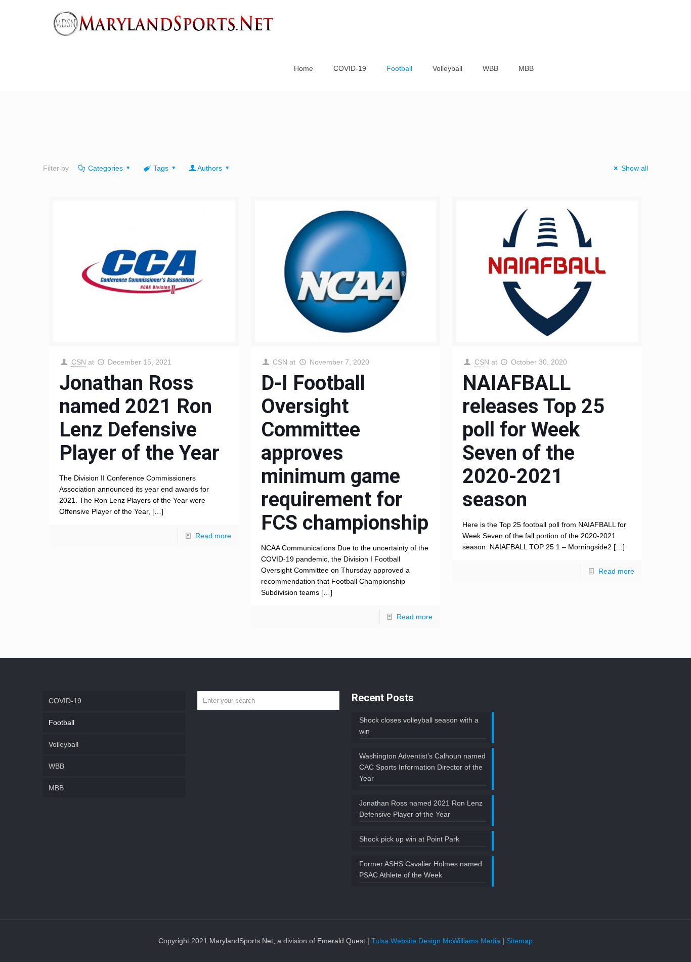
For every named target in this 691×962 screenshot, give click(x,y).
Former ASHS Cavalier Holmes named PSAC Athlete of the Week (420, 869)
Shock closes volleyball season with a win (419, 725)
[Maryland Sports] (164, 23)
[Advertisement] (345, 129)
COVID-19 (65, 701)
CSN (78, 362)
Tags (160, 168)
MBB (56, 788)
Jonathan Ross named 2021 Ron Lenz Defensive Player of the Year (139, 418)
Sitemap (519, 941)
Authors (209, 168)
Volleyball (63, 744)
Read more (213, 536)
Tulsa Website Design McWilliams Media (436, 941)
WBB (56, 766)
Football (61, 722)
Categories (105, 168)
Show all (634, 168)
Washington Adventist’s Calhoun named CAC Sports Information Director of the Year (422, 767)
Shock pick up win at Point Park (409, 839)
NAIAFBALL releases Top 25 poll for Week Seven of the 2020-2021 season (533, 441)
